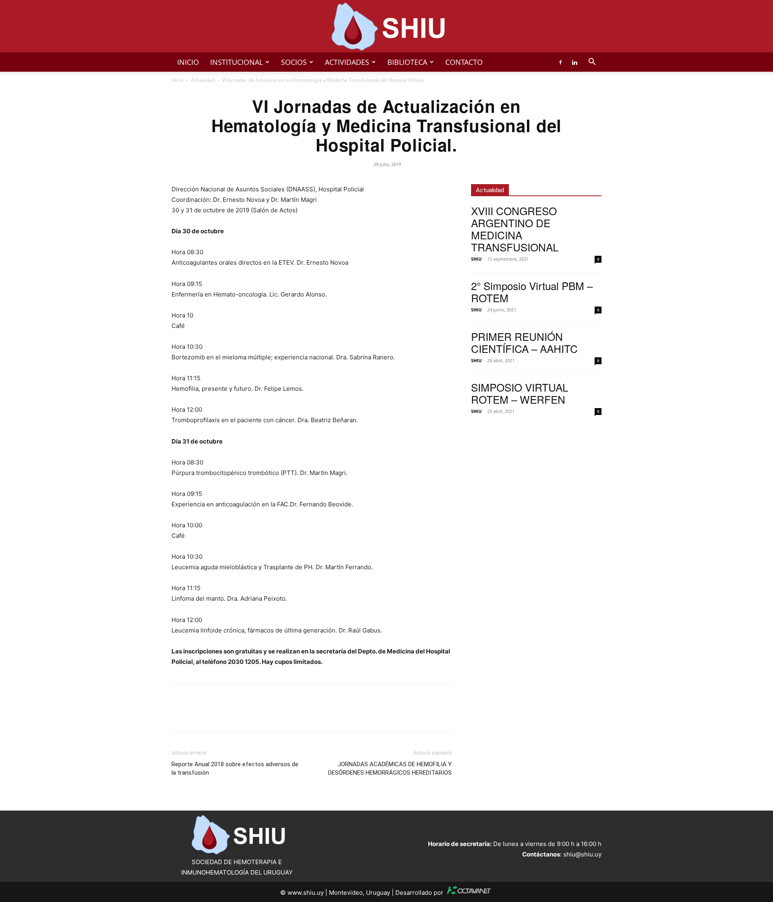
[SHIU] (386, 26)
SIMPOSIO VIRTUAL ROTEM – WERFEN (519, 392)
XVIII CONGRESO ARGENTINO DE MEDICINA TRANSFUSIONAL (514, 228)
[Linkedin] (574, 62)
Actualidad (203, 80)
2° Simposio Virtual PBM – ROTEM (532, 291)
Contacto (464, 62)
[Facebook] (560, 62)
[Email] (235, 715)
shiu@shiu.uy (582, 854)
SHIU (476, 259)
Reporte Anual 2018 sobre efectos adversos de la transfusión (235, 768)
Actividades (347, 62)
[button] (591, 62)
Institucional (236, 62)
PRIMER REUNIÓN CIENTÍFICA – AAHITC (524, 342)
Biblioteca (407, 62)
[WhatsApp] (217, 715)
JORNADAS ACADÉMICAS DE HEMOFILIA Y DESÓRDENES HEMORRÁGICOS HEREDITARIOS (390, 768)
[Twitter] (198, 715)
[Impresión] (254, 715)
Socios (294, 62)
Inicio (188, 62)
